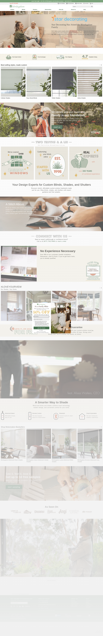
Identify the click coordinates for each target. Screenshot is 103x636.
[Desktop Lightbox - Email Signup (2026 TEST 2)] (51, 318)
